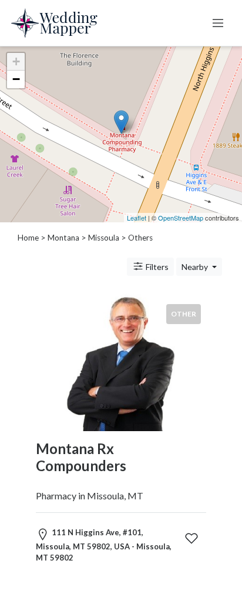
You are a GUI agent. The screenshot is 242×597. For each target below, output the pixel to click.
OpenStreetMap (180, 217)
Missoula (103, 237)
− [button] (16, 79)
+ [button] (16, 61)
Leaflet (136, 217)
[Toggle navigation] (218, 23)
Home (28, 237)
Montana (63, 237)
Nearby (196, 267)
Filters (156, 267)
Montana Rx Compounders (81, 457)
